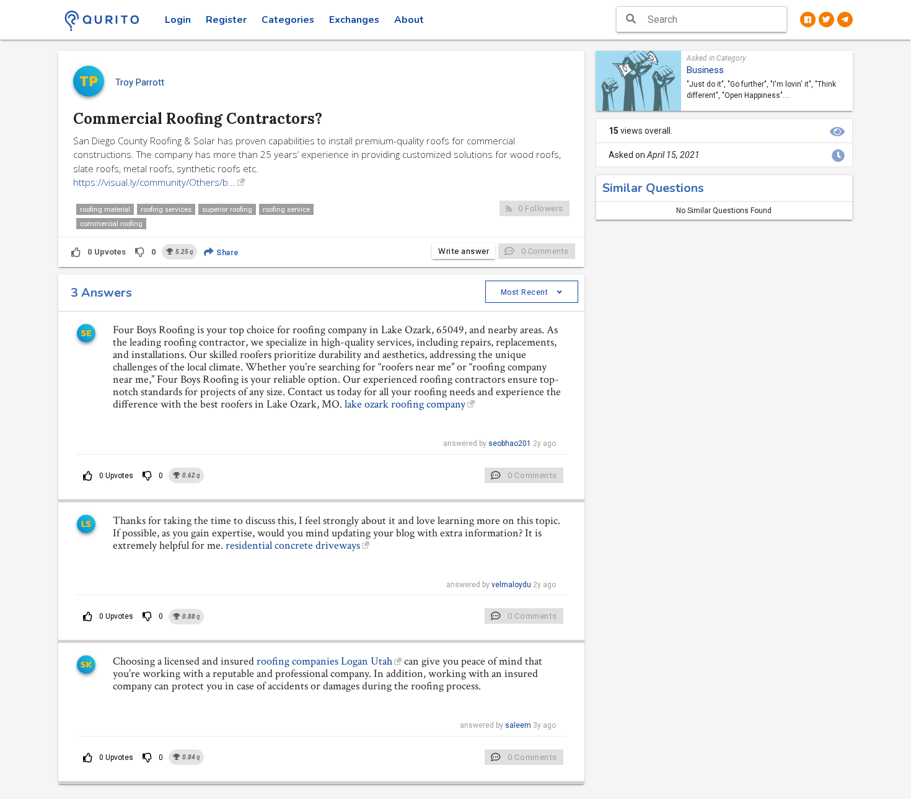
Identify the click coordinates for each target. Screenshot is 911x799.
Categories (288, 20)
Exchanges (354, 20)
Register (226, 20)
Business (705, 70)
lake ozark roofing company (405, 404)
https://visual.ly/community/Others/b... (154, 182)
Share (226, 252)
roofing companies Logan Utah (324, 661)
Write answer (463, 251)
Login (178, 20)
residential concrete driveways (293, 545)
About (409, 20)
